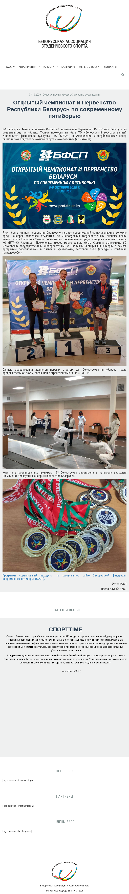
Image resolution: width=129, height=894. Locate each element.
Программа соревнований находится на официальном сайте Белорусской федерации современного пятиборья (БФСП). (64, 577)
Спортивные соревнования (85, 94)
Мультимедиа (88, 66)
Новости (48, 66)
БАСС (9, 66)
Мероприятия (27, 66)
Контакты (110, 66)
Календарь (68, 66)
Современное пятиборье (56, 94)
